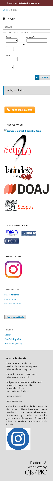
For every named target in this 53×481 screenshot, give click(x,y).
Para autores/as (11, 299)
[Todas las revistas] (19, 112)
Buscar (45, 77)
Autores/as (30, 37)
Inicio (5, 9)
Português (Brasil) (13, 343)
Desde (8, 37)
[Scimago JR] (22, 130)
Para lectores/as (11, 294)
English (7, 334)
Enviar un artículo (15, 317)
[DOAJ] (26, 193)
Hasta (8, 55)
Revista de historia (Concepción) (23, 3)
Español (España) (12, 339)
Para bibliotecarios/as (14, 303)
